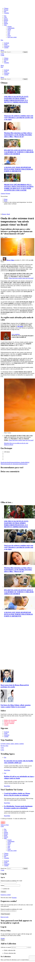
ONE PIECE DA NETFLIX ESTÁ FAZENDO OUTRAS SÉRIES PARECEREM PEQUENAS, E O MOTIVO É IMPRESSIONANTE (16, 99)
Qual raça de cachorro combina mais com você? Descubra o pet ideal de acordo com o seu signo (18, 117)
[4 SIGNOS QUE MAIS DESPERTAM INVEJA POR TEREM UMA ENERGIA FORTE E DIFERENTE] (19, 160)
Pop (5, 16)
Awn (8, 32)
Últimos (6, 8)
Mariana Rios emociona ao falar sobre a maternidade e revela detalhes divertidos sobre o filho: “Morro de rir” (18, 135)
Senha (2, 885)
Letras (2, 749)
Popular (6, 10)
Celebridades (10, 28)
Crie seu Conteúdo (9, 723)
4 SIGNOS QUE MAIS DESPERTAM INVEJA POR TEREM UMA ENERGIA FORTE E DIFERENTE (18, 169)
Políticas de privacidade (10, 720)
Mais (5, 25)
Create (2, 55)
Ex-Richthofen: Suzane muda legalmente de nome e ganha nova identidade (18, 807)
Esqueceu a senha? (6, 894)
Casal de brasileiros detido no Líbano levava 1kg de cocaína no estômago (17, 794)
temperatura (24, 464)
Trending (6, 13)
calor (5, 462)
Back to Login (4, 917)
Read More (7, 770)
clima (7, 462)
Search (25, 52)
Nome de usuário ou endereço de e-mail (11, 880)
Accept (3, 938)
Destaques (12, 462)
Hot (5, 11)
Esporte (9, 26)
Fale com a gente (12, 37)
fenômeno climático (20, 462)
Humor (6, 19)
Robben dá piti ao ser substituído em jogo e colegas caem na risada (19, 777)
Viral (5, 17)
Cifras (2, 747)
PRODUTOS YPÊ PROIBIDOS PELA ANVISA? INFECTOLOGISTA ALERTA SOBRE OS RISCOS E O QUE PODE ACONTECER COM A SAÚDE (18, 187)
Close (2, 826)
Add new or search (6, 947)
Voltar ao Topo (5, 825)
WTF (8, 31)
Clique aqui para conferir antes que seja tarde (20, 278)
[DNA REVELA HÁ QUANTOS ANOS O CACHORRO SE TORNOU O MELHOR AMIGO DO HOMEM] (19, 143)
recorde (19, 464)
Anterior (3, 193)
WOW (9, 29)
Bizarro (6, 20)
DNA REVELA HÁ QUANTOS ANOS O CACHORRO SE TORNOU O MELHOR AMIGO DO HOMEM (19, 152)
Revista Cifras (4, 745)
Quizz (9, 35)
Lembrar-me (5, 888)
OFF (8, 34)
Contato (6, 724)
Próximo (8, 193)
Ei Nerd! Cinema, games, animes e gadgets (12, 743)
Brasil (5, 22)
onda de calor (11, 464)
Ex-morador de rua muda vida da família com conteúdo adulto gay (18, 762)
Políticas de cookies (9, 721)
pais (16, 464)
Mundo (6, 23)
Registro (14, 897)
